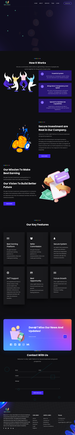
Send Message (37, 393)
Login (57, 3)
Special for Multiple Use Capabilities (58, 103)
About (41, 3)
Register (67, 3)
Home (35, 3)
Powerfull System (58, 73)
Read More (44, 156)
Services (47, 3)
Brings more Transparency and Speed (57, 87)
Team (52, 3)
